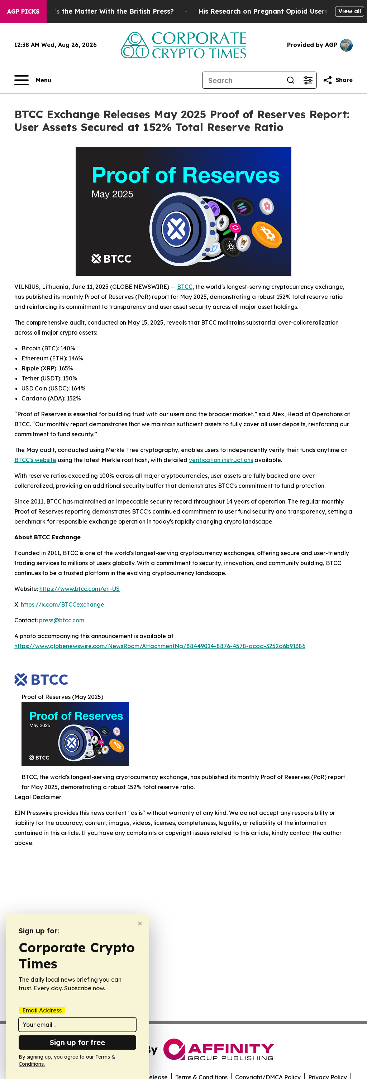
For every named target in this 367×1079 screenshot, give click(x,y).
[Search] (290, 80)
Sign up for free (77, 1042)
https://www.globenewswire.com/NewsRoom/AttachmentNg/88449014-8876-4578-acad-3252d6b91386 (159, 646)
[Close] (140, 923)
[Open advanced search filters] (307, 80)
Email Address (42, 1010)
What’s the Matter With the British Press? (105, 11)
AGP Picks (23, 11)
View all (349, 11)
